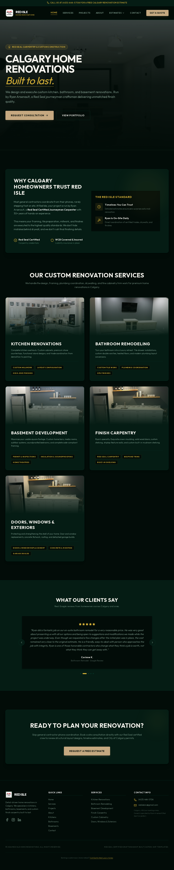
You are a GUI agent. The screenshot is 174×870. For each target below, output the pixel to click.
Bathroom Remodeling (101, 804)
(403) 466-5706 (145, 799)
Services (68, 13)
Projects (84, 13)
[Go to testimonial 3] (88, 673)
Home (54, 12)
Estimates (115, 13)
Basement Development (102, 808)
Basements (53, 826)
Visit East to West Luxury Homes (101, 858)
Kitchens (52, 817)
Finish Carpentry (99, 812)
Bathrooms (53, 821)
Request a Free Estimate (87, 751)
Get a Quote (157, 13)
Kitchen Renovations (100, 799)
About (100, 13)
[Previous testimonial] (22, 642)
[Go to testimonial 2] (85, 673)
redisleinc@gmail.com (148, 805)
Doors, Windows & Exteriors (103, 821)
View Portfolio (73, 115)
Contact (135, 13)
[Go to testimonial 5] (93, 673)
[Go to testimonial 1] (80, 673)
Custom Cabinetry (99, 817)
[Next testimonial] (152, 642)
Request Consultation (27, 115)
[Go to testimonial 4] (90, 673)
